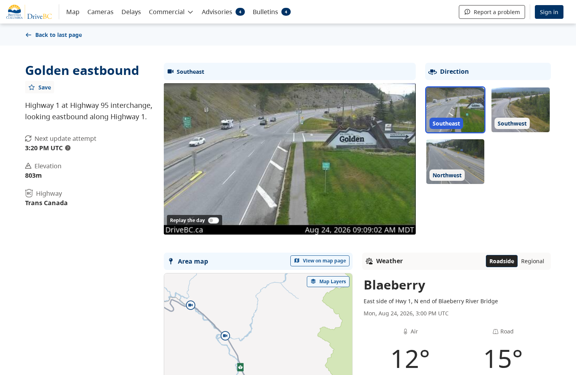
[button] (171, 11)
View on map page (324, 260)
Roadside (501, 261)
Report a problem (497, 12)
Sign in (549, 12)
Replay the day (187, 220)
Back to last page (58, 34)
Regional (532, 261)
